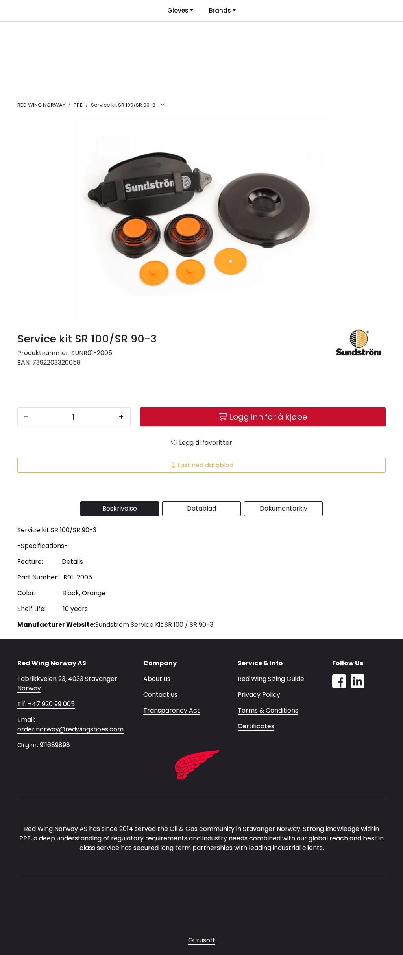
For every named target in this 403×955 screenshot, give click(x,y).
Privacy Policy (259, 694)
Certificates (256, 726)
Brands (220, 10)
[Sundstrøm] (359, 343)
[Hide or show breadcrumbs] (162, 105)
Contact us (160, 694)
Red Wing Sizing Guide (271, 678)
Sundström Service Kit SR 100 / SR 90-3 (154, 624)
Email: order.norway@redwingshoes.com (70, 724)
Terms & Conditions (268, 710)
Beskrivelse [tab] (119, 508)
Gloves (178, 10)
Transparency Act (171, 710)
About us (156, 678)
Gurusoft (201, 940)
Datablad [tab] (201, 508)
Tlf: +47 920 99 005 (46, 704)
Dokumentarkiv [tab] (283, 508)
